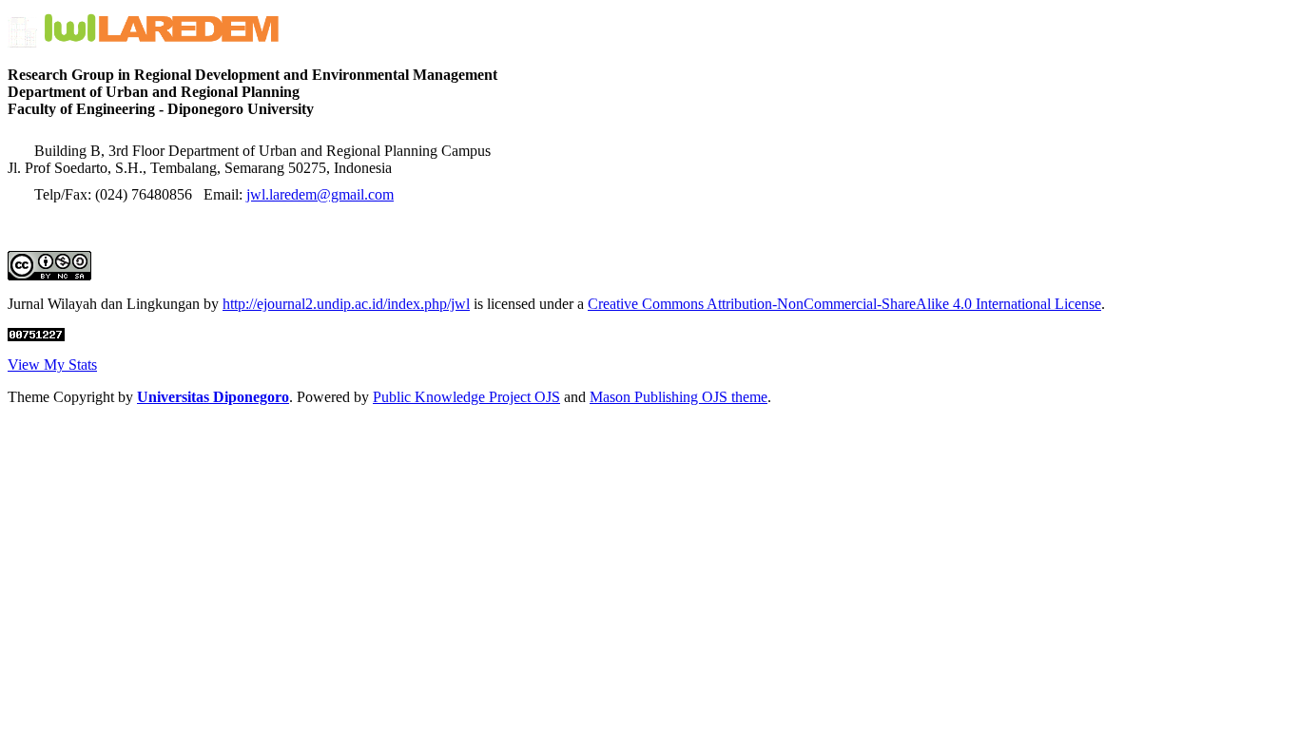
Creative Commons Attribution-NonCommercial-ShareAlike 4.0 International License (844, 304)
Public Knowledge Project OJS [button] (466, 397)
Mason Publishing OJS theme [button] (678, 397)
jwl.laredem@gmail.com (320, 194)
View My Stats (52, 364)
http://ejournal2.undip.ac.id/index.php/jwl (346, 304)
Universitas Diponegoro (213, 397)
